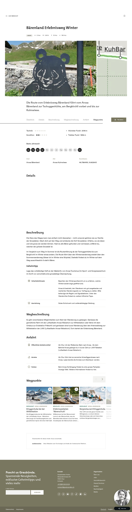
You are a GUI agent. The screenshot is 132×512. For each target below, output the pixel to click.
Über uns (96, 474)
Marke (96, 492)
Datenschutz (10, 509)
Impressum (19, 509)
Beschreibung (54, 120)
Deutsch (103, 509)
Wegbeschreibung (71, 120)
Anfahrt (86, 120)
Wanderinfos (63, 296)
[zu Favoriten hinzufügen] (124, 16)
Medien (96, 486)
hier (94, 370)
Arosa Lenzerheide (56, 438)
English (110, 509)
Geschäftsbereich (99, 480)
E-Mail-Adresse (10, 488)
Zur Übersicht (13, 16)
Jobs (95, 477)
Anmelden (37, 492)
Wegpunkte (98, 120)
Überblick (30, 120)
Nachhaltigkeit (98, 489)
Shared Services (99, 483)
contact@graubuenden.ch (65, 487)
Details (41, 120)
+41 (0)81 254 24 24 (63, 484)
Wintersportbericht (76, 281)
